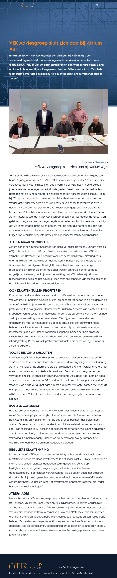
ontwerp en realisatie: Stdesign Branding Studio (73, 573)
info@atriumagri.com (71, 567)
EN (96, 4)
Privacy (24, 573)
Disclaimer (13, 573)
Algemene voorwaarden (40, 573)
